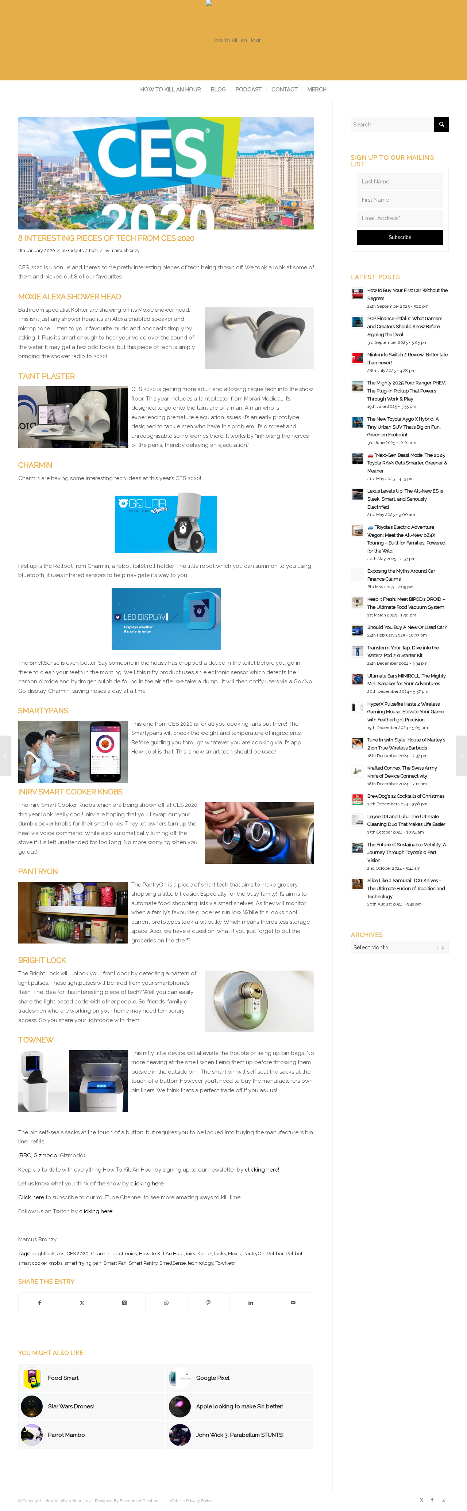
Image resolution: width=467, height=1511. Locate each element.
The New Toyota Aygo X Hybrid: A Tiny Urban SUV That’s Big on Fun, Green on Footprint (404, 426)
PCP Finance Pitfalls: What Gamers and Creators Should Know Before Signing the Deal (404, 326)
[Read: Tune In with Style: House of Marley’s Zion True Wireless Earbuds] (357, 743)
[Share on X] (82, 1303)
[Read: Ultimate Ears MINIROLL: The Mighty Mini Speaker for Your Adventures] (357, 679)
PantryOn (254, 1253)
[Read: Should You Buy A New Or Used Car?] (357, 630)
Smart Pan (115, 1263)
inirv (190, 1253)
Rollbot (294, 1253)
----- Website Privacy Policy (185, 1501)
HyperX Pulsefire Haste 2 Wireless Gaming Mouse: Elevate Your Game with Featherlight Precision (405, 711)
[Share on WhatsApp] (167, 1303)
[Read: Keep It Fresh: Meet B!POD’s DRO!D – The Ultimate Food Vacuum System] (357, 602)
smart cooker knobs (40, 1263)
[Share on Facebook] (40, 1303)
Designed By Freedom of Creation (126, 1501)
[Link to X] (421, 1500)
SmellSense (172, 1263)
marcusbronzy (125, 250)
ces (60, 1253)
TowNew (225, 1263)
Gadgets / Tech (82, 250)
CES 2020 (77, 1253)
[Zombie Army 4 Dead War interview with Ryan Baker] (5, 756)
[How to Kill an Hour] (233, 40)
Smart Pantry (143, 1263)
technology (200, 1263)
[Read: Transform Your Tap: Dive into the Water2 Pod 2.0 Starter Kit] (357, 651)
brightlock (43, 1253)
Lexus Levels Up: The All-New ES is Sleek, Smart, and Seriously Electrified (405, 498)
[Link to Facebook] (432, 1500)
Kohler (204, 1253)
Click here (31, 1197)
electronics (125, 1253)
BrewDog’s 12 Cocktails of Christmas (405, 796)
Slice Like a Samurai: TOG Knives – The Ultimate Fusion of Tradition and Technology (406, 888)
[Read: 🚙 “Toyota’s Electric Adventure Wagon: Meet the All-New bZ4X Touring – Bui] (357, 530)
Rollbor (275, 1253)
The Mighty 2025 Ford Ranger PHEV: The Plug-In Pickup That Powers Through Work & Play (406, 390)
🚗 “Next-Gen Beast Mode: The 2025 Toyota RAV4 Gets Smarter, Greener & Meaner (407, 463)
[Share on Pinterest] (209, 1303)
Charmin (101, 1253)
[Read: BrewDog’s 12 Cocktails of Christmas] (357, 799)
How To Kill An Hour (161, 1253)
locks (220, 1253)
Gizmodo (45, 1155)
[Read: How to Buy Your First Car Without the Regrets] (357, 293)
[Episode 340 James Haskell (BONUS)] (461, 756)
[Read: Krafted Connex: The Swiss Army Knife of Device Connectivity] (357, 771)
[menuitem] (171, 89)
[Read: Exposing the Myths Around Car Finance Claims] (357, 574)
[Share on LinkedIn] (251, 1303)
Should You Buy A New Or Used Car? (407, 627)
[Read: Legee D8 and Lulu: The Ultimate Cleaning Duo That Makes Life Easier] (357, 820)
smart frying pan (83, 1263)
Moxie (234, 1253)
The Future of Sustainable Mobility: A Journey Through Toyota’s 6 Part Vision (406, 852)
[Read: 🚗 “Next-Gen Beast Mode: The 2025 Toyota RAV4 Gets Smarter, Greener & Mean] (357, 458)
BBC (25, 1155)
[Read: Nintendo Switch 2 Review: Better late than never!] (357, 358)
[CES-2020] (166, 173)
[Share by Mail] (293, 1303)
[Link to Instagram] (443, 1500)
